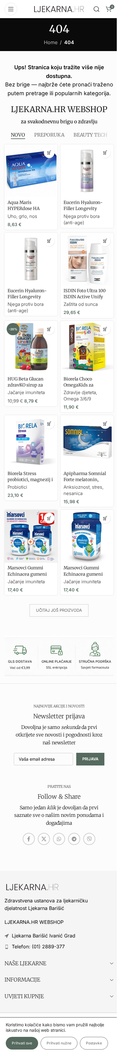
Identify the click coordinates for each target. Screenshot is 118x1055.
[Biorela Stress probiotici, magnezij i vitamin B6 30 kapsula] (31, 441)
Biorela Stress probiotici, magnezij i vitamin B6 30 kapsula (31, 479)
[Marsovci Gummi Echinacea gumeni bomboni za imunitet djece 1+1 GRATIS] (31, 536)
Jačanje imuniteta (26, 392)
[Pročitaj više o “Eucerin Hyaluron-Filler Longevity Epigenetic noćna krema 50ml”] (105, 152)
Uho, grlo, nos (22, 216)
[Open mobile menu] (11, 9)
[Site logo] (59, 8)
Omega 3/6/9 (77, 399)
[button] (49, 152)
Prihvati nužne (59, 1043)
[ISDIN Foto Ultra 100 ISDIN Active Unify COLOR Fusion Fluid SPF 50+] (87, 259)
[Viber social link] (89, 839)
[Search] (96, 9)
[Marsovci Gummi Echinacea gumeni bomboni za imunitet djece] (87, 536)
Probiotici (17, 487)
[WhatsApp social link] (59, 839)
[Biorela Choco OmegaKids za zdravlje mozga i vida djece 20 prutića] (87, 347)
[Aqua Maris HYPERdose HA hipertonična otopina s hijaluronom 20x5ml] (31, 170)
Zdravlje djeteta (80, 392)
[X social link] (44, 839)
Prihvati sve (22, 1043)
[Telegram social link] (74, 839)
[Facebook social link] (29, 839)
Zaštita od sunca (81, 304)
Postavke (94, 1043)
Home (50, 42)
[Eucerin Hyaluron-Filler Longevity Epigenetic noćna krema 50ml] (87, 170)
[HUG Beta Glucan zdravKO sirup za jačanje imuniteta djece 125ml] (31, 347)
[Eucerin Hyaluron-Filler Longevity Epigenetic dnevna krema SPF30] (31, 259)
